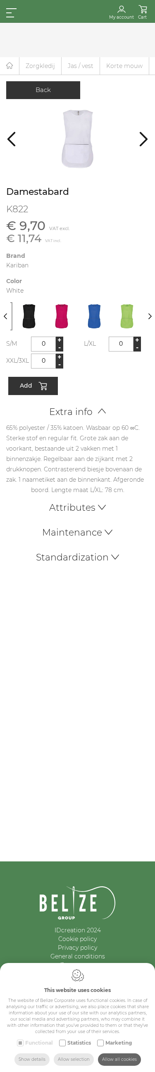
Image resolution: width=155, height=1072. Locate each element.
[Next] (143, 139)
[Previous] (11, 139)
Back (43, 90)
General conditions (77, 956)
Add (26, 385)
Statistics (79, 1043)
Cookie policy (77, 939)
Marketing (118, 1043)
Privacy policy (77, 947)
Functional (39, 1043)
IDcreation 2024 (78, 930)
